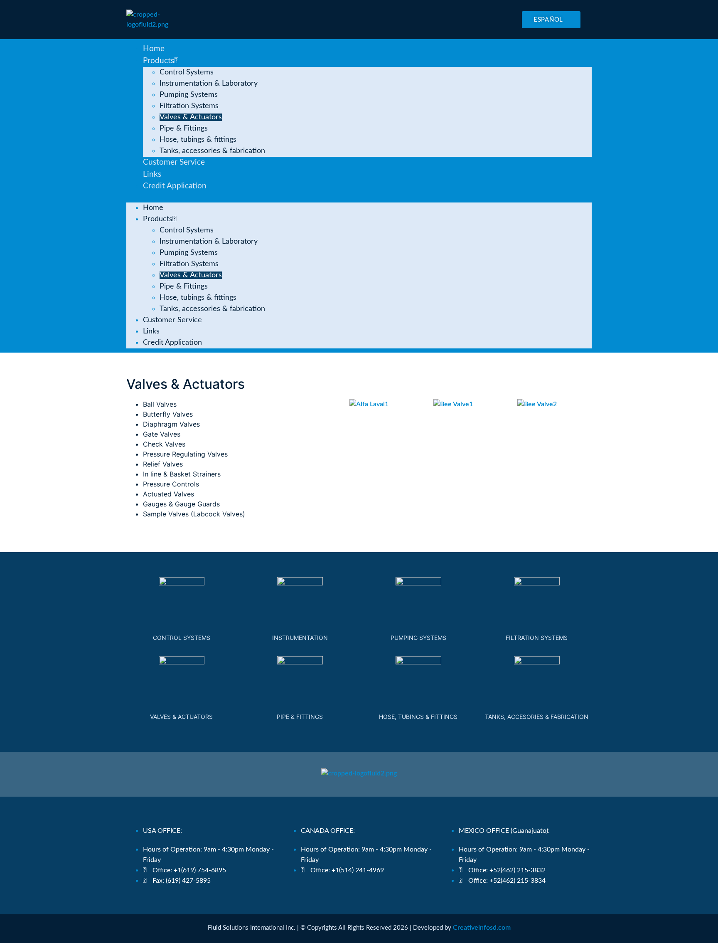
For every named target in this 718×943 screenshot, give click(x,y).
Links (152, 174)
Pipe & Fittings (184, 128)
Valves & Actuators (191, 117)
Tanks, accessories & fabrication (212, 151)
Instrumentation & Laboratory (209, 83)
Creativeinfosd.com (482, 927)
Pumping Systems (189, 95)
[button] (359, 197)
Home (154, 49)
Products (158, 61)
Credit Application (175, 186)
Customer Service (174, 162)
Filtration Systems (189, 106)
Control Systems (187, 72)
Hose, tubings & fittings (198, 139)
